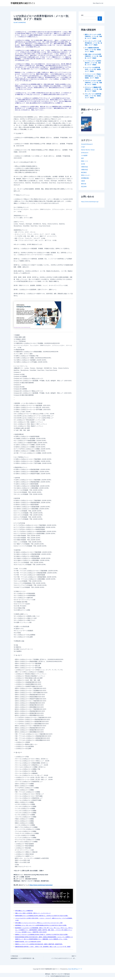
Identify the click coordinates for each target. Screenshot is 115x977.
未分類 (83, 164)
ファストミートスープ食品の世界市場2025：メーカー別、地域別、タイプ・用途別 (93, 76)
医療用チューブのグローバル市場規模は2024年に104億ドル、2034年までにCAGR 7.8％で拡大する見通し (41, 934)
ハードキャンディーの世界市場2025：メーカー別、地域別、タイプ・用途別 (93, 62)
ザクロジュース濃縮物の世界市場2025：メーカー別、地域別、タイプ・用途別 (93, 89)
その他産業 (84, 155)
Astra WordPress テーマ (75, 969)
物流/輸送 (84, 172)
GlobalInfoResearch (87, 144)
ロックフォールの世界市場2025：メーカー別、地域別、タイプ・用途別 (93, 69)
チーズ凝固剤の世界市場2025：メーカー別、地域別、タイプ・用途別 (93, 49)
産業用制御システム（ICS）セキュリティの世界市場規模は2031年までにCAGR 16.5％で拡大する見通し (41, 925)
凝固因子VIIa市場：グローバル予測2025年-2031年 (28, 941)
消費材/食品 (84, 167)
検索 (82, 15)
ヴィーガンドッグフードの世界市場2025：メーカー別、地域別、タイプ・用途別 (93, 43)
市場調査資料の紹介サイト (23, 3)
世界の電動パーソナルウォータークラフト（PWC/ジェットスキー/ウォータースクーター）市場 (38, 922)
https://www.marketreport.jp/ (89, 201)
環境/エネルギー (85, 175)
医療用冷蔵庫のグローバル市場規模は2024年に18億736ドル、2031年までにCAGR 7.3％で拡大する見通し (41, 915)
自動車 (83, 181)
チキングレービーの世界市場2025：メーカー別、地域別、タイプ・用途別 (93, 95)
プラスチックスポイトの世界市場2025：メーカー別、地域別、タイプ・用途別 (93, 82)
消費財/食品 (84, 169)
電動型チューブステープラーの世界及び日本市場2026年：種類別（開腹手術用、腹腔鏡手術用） (39, 944)
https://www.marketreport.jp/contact (40, 885)
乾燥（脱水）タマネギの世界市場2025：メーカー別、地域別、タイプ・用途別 (93, 56)
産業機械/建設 (85, 178)
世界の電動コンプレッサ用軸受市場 (24, 910)
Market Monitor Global (88, 150)
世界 (82, 158)
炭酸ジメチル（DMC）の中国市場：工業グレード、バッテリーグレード (33, 913)
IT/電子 (83, 147)
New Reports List (98, 3)
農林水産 (83, 183)
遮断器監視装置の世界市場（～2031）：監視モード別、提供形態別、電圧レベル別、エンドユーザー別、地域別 (42, 946)
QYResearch (84, 152)
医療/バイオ (84, 161)
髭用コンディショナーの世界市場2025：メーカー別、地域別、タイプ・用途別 (93, 36)
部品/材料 (84, 186)
